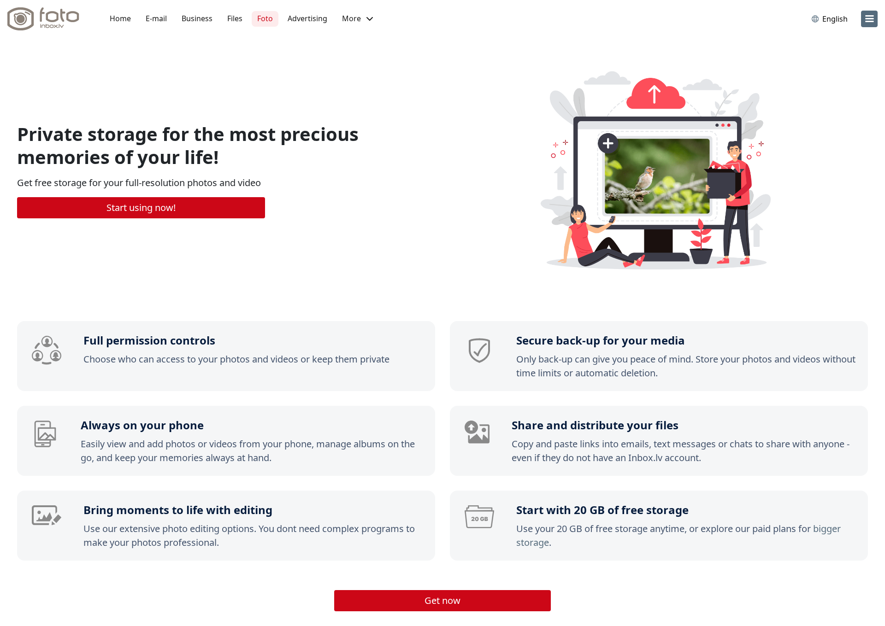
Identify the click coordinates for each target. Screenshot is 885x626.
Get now (442, 600)
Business (197, 18)
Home (120, 18)
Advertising (307, 18)
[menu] (869, 19)
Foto (265, 18)
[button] (357, 19)
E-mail (156, 18)
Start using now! (141, 207)
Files (234, 18)
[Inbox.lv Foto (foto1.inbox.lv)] (48, 18)
